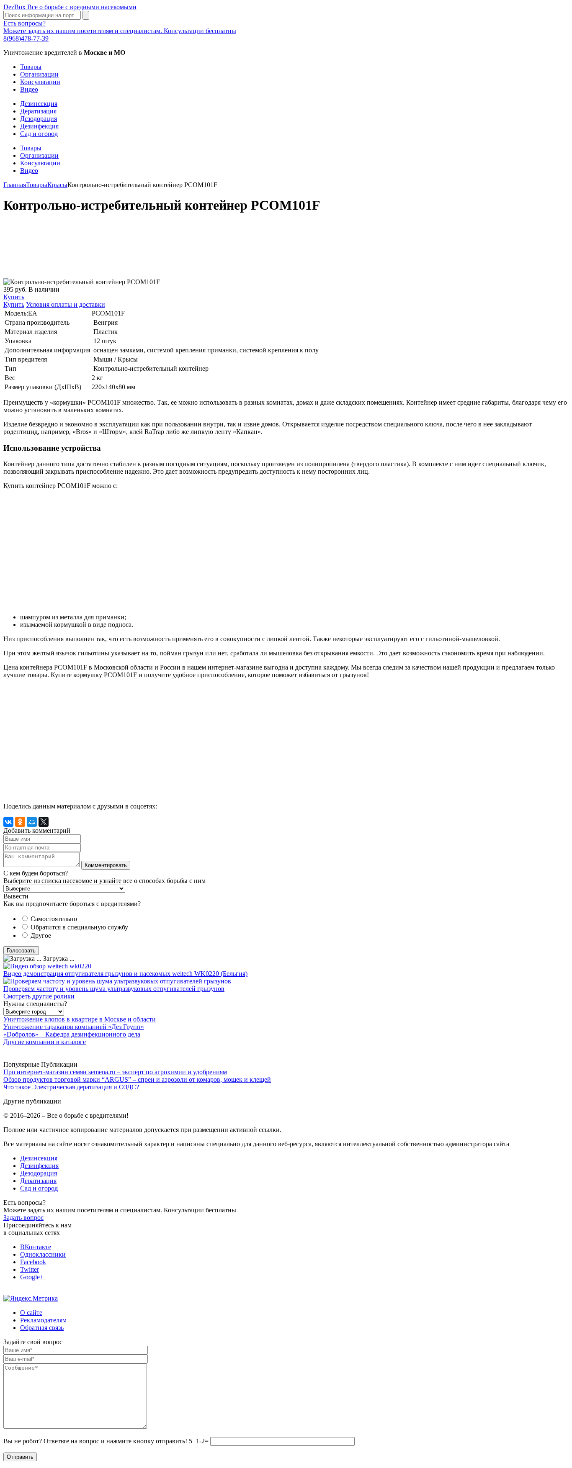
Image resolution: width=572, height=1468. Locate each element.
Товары (30, 66)
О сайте (31, 1312)
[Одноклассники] (20, 822)
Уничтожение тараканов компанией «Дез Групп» (73, 1026)
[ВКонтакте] (8, 822)
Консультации (40, 81)
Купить (13, 296)
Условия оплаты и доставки (65, 304)
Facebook (33, 1261)
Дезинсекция (38, 103)
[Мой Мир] (32, 822)
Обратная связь (42, 1327)
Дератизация (38, 111)
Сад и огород (39, 133)
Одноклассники (43, 1254)
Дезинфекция (39, 126)
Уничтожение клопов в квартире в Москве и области (79, 1019)
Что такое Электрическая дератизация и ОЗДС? (71, 1087)
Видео (29, 89)
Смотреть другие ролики (39, 996)
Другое (41, 935)
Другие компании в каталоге (44, 1041)
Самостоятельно (54, 918)
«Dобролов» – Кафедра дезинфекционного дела (71, 1034)
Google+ (32, 1277)
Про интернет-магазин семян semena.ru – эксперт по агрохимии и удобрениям (115, 1071)
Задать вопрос (23, 1217)
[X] (44, 822)
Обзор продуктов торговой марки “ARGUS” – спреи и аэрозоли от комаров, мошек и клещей (137, 1079)
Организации (39, 74)
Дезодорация (38, 118)
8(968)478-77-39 (26, 38)
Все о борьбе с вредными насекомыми (70, 6)
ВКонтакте (35, 1246)
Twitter (29, 1269)
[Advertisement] (254, 250)
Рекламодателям (43, 1320)
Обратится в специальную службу (79, 927)
